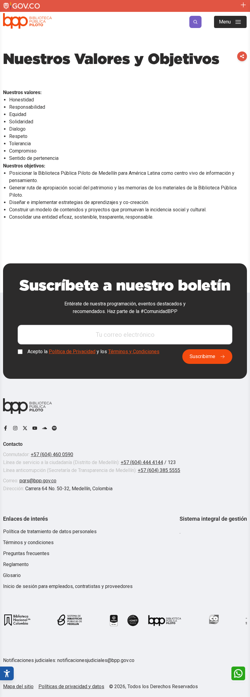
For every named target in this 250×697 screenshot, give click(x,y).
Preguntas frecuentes (26, 553)
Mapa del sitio (18, 686)
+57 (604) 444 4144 (142, 462)
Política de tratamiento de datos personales (50, 531)
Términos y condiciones (28, 542)
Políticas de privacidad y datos (71, 686)
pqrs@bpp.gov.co (38, 481)
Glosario (12, 575)
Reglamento (16, 564)
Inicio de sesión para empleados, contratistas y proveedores (68, 586)
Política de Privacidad (72, 351)
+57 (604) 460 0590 (52, 454)
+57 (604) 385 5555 (159, 470)
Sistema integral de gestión (213, 519)
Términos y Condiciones (133, 351)
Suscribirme (202, 356)
